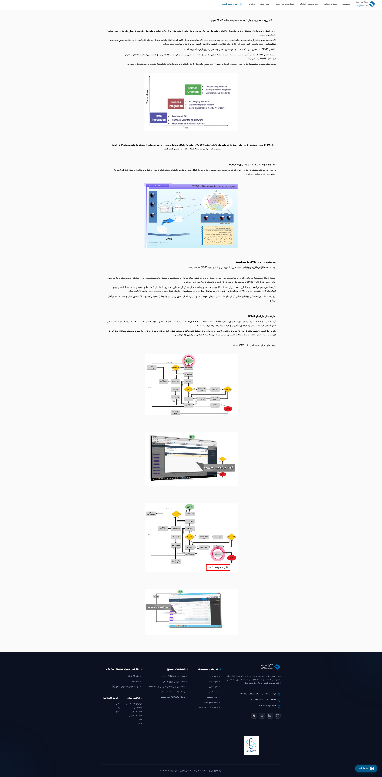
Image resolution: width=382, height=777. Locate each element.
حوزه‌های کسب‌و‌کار (208, 669)
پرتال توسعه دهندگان (134, 703)
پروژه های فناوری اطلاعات (309, 4)
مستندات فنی (136, 711)
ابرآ (119, 707)
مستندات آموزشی (135, 715)
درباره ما (252, 4)
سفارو (118, 711)
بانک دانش (138, 707)
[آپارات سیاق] (254, 716)
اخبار (140, 723)
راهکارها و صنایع (330, 4)
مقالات (139, 719)
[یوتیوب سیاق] (262, 716)
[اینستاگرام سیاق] (278, 716)
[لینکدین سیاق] (270, 716)
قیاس (118, 703)
